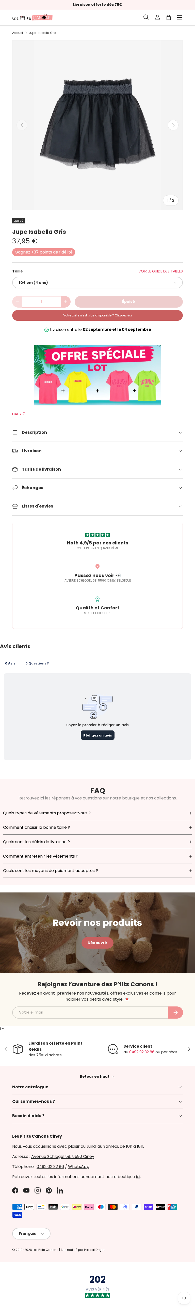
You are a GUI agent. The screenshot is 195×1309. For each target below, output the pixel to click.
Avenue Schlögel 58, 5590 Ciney (62, 1156)
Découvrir (97, 942)
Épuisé (128, 301)
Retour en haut (95, 1076)
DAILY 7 (18, 414)
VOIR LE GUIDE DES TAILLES (160, 271)
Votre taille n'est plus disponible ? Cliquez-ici (97, 315)
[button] (168, 17)
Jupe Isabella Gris (42, 32)
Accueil (18, 32)
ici (138, 1177)
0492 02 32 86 (141, 1051)
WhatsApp (78, 1166)
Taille (17, 271)
